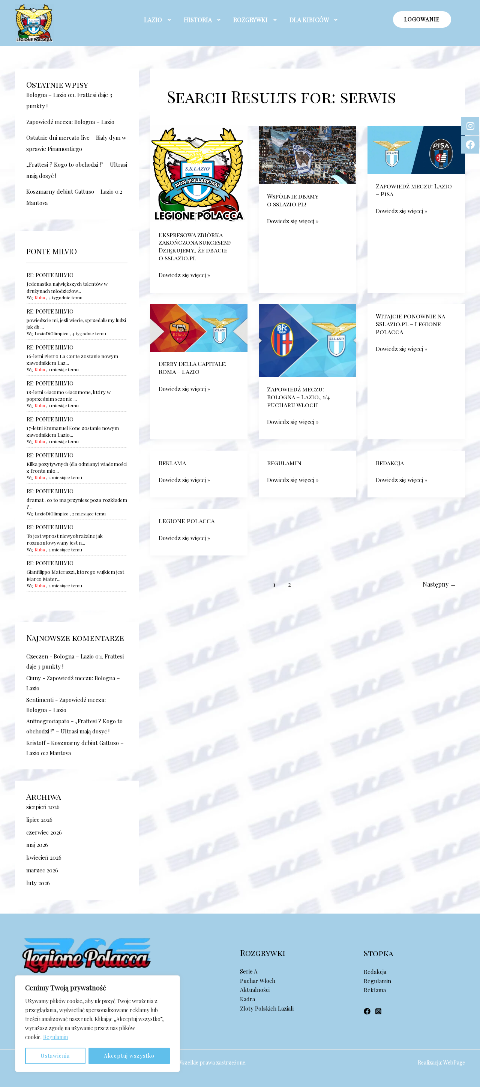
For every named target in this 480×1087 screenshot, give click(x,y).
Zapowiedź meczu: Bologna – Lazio (70, 121)
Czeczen (37, 656)
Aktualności (255, 989)
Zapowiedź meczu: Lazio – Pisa (414, 190)
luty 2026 (38, 883)
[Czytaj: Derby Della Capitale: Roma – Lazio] (199, 327)
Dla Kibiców (309, 20)
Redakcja (390, 463)
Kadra (247, 999)
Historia (198, 20)
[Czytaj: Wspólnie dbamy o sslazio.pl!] (307, 154)
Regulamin (55, 1037)
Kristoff (35, 743)
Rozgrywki (250, 20)
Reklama (172, 463)
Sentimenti (40, 699)
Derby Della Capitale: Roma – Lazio (192, 367)
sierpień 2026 (43, 807)
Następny (439, 584)
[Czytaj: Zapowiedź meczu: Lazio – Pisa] (416, 149)
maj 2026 (37, 844)
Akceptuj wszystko (129, 1055)
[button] (158, 19)
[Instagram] (378, 1011)
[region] (97, 1023)
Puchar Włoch (257, 980)
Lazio (153, 20)
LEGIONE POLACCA (186, 521)
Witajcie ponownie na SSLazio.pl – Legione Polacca (410, 324)
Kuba (39, 297)
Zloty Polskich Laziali (267, 1008)
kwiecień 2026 (44, 857)
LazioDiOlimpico (51, 333)
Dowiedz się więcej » (184, 274)
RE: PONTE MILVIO (50, 275)
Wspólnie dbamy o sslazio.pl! (292, 200)
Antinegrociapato (47, 721)
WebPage (454, 1062)
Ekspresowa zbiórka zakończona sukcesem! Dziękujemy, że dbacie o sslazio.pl (195, 246)
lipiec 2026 (39, 819)
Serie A (248, 971)
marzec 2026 (42, 870)
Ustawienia (55, 1055)
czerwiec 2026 (44, 832)
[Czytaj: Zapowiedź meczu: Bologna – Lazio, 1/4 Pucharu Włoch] (307, 339)
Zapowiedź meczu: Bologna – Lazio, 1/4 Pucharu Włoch (298, 397)
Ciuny (33, 678)
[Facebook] (367, 1011)
